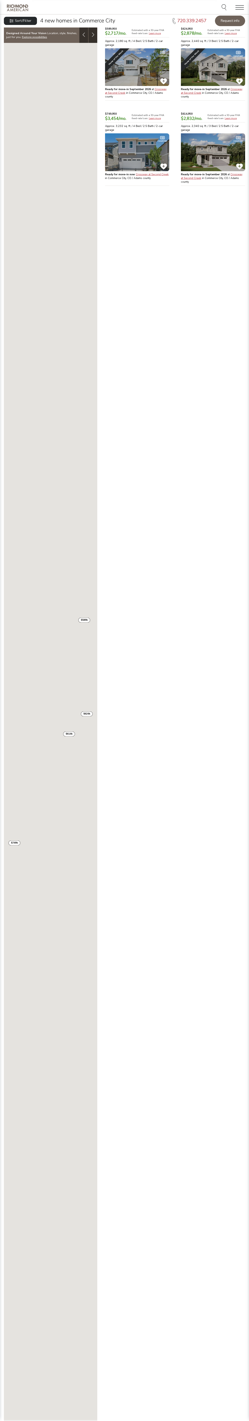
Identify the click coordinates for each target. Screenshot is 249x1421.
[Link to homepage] (17, 8)
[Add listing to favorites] (163, 81)
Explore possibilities (34, 37)
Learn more (155, 33)
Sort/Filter (23, 21)
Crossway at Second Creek (152, 174)
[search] (225, 8)
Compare (162, 56)
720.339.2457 (191, 21)
